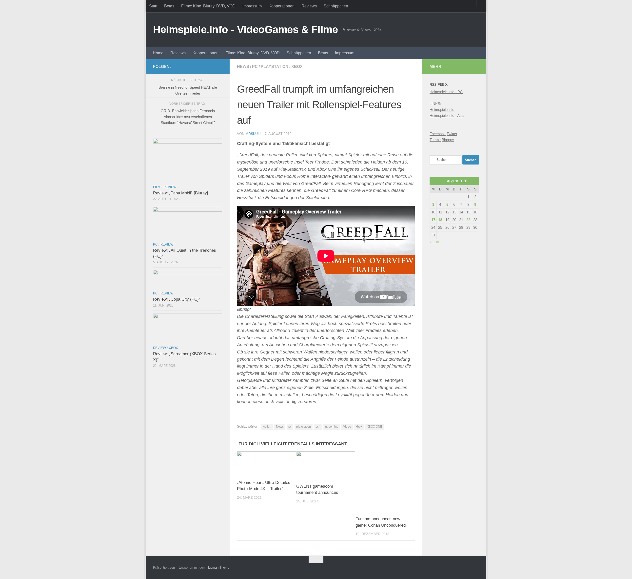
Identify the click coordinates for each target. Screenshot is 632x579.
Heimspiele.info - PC (446, 92)
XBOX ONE (374, 426)
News (243, 66)
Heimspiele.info (442, 109)
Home (158, 53)
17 (433, 220)
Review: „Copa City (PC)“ (176, 299)
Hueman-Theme (218, 567)
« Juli (434, 242)
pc (290, 426)
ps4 (318, 426)
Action (267, 426)
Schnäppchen (336, 6)
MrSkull (253, 134)
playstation (303, 426)
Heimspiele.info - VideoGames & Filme (245, 29)
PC (255, 66)
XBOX (297, 66)
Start (153, 6)
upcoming (331, 426)
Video (347, 426)
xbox (359, 426)
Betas (169, 6)
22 (468, 220)
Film (156, 187)
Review (169, 187)
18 (440, 220)
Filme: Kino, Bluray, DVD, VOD (208, 6)
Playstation (274, 66)
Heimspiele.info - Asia (447, 115)
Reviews (309, 6)
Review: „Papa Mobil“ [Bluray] (180, 193)
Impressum (252, 6)
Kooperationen (282, 6)
